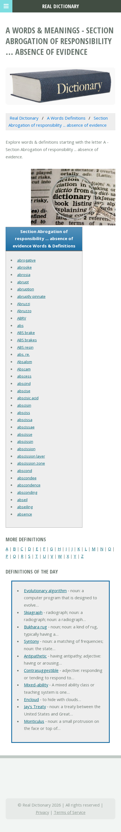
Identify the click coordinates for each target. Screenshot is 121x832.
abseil (22, 499)
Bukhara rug (35, 627)
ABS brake (26, 332)
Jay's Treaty (35, 706)
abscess (24, 376)
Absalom (24, 361)
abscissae (26, 427)
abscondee (27, 477)
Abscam (24, 369)
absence (24, 514)
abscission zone (31, 463)
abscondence (29, 485)
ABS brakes (27, 339)
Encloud (31, 699)
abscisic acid (28, 397)
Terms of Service (70, 812)
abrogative (26, 260)
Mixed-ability (36, 684)
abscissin (25, 441)
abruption (25, 289)
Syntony (31, 641)
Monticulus (34, 721)
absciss (23, 412)
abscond (24, 470)
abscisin (24, 405)
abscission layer (31, 456)
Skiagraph (33, 612)
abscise (23, 390)
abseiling (25, 506)
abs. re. (23, 354)
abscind (24, 383)
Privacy (42, 812)
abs (20, 325)
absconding (27, 492)
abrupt (23, 281)
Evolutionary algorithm (45, 590)
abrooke (24, 267)
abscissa (24, 419)
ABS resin (25, 347)
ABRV (21, 318)
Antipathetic (35, 656)
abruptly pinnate (31, 296)
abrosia (23, 274)
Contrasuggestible (41, 670)
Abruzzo (24, 310)
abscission (26, 448)
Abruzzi (23, 303)
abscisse (24, 434)
